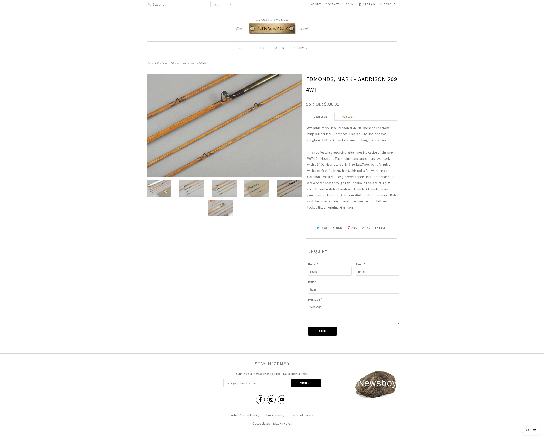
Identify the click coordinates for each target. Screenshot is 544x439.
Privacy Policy (275, 415)
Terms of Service (302, 415)
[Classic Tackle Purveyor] (272, 26)
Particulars (348, 117)
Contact (332, 4)
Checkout (387, 4)
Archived (300, 48)
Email (382, 227)
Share (339, 227)
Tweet (323, 227)
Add (368, 227)
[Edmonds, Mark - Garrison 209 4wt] (224, 125)
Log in (348, 4)
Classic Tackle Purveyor (276, 423)
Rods (241, 48)
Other (279, 48)
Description (320, 117)
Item (312, 282)
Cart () (368, 4)
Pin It (354, 227)
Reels (261, 48)
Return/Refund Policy (244, 415)
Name (313, 264)
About (316, 4)
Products (162, 63)
